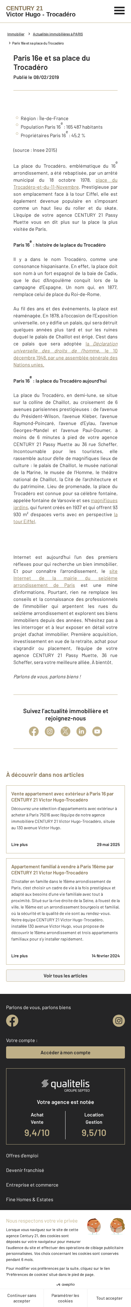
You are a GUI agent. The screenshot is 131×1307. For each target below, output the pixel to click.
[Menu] (119, 9)
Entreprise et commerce (32, 1184)
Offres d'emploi (22, 1155)
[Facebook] (34, 731)
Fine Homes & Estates (29, 1199)
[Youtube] (97, 731)
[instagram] (119, 1021)
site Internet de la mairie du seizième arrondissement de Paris (65, 578)
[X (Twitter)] (65, 731)
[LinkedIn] (81, 731)
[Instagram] (50, 731)
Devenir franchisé (25, 1170)
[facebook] (12, 1021)
